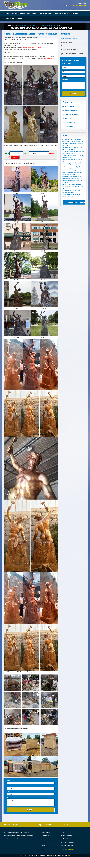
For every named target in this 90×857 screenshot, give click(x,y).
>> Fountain (66, 118)
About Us (43, 842)
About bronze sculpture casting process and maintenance (19, 835)
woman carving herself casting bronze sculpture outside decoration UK (73, 186)
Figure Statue (31, 13)
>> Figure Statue (68, 106)
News (65, 135)
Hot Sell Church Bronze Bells (11, 839)
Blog (42, 849)
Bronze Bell (44, 845)
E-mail (8, 785)
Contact (19, 18)
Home (7, 13)
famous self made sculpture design (72, 171)
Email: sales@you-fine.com (69, 38)
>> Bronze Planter (68, 122)
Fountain (75, 13)
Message (9, 797)
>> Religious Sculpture (70, 114)
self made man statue (48, 25)
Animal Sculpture (45, 13)
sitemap (69, 855)
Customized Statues (18, 13)
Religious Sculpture (61, 13)
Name (8, 780)
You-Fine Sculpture (69, 842)
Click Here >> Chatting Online (75, 202)
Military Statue (10, 18)
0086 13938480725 (67, 835)
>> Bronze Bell (67, 126)
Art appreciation (26, 25)
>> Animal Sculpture (69, 110)
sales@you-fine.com (78, 5)
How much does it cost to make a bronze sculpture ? (17, 832)
